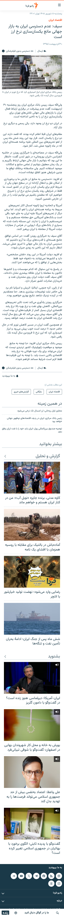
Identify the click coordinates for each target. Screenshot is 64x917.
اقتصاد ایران (55, 20)
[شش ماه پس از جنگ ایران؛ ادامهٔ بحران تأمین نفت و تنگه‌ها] (32, 619)
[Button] (41, 51)
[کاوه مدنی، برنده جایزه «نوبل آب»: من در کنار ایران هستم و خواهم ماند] (32, 478)
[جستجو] (57, 913)
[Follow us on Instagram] (59, 883)
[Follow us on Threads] (51, 883)
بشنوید (54, 656)
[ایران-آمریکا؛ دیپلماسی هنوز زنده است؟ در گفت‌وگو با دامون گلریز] (32, 678)
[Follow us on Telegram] (36, 876)
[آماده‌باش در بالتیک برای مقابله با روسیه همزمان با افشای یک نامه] (32, 525)
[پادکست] (16, 913)
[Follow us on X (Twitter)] (29, 876)
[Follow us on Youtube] (21, 876)
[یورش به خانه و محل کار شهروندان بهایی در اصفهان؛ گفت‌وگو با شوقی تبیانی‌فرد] (32, 725)
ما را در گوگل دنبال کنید (36, 913)
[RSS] (51, 876)
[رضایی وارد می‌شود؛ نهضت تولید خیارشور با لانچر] (32, 572)
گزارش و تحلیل (48, 456)
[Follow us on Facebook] (44, 876)
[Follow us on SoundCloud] (14, 876)
